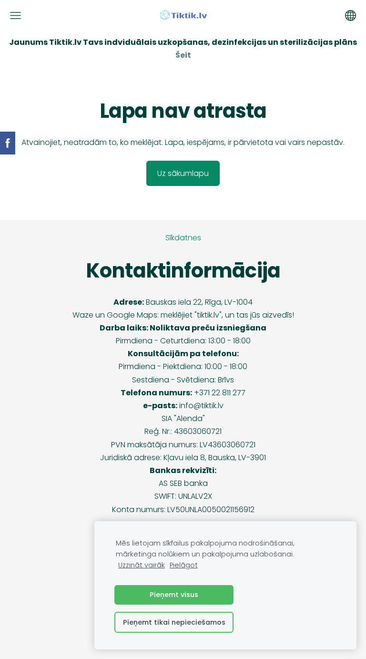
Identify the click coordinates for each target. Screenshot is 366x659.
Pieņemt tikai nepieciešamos (174, 622)
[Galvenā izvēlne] (15, 15)
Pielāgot (184, 565)
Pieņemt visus (174, 594)
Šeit (183, 55)
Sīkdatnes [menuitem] (183, 237)
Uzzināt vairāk (141, 565)
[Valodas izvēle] (350, 15)
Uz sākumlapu (183, 173)
